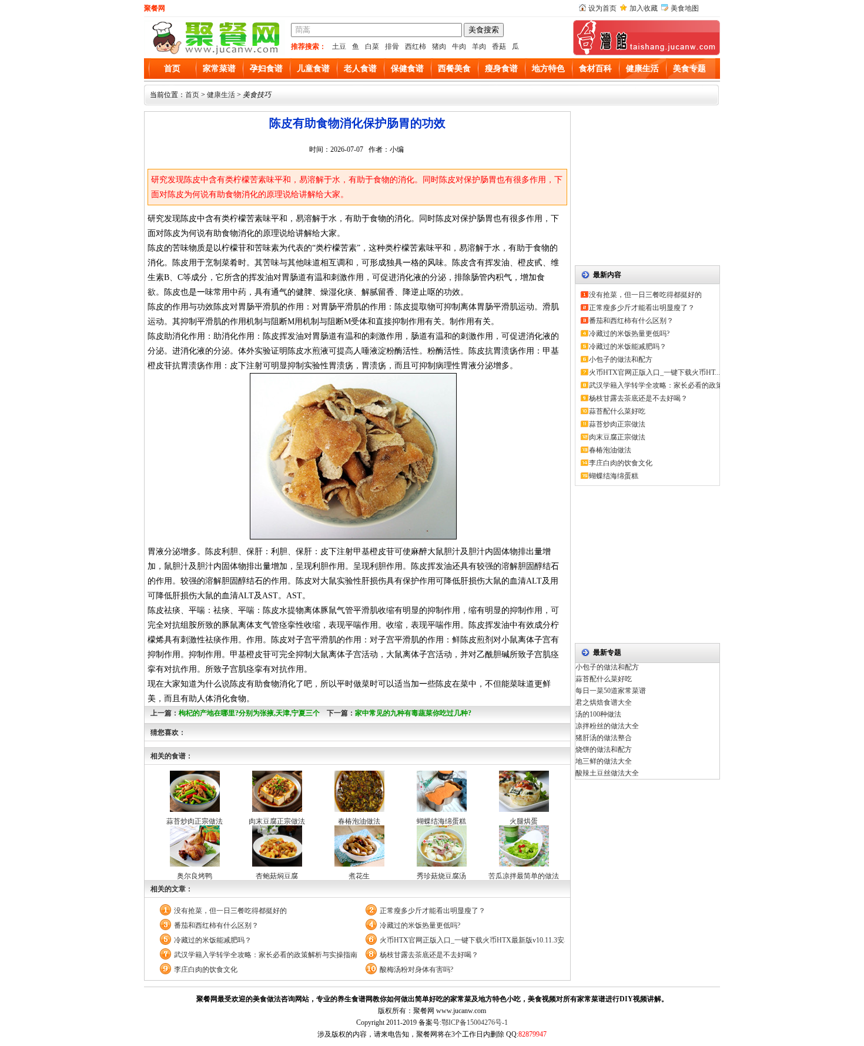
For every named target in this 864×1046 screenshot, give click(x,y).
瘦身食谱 (501, 68)
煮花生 (359, 876)
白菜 (372, 46)
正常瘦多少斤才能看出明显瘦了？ (432, 911)
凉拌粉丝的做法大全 (607, 726)
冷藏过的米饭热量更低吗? (420, 925)
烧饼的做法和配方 (603, 749)
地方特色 (548, 68)
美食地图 (685, 8)
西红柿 (415, 46)
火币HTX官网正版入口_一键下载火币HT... (654, 372)
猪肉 (439, 46)
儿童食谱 (313, 68)
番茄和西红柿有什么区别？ (216, 925)
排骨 (392, 46)
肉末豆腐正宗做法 (277, 821)
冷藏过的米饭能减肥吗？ (213, 940)
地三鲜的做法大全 (603, 761)
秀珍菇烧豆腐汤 (441, 876)
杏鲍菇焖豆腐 (277, 876)
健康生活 (642, 68)
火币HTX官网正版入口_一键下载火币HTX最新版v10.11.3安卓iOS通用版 (472, 940)
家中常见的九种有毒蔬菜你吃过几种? (413, 713)
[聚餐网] (214, 53)
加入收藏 (643, 8)
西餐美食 (454, 68)
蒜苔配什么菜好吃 (617, 411)
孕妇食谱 (266, 68)
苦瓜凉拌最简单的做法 (523, 876)
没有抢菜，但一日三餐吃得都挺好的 (230, 911)
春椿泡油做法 (359, 821)
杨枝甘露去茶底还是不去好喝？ (429, 955)
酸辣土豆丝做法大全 (607, 773)
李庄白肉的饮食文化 (205, 969)
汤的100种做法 (598, 714)
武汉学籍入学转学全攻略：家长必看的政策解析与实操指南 (265, 955)
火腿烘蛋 (524, 821)
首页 (172, 68)
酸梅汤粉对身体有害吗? (416, 969)
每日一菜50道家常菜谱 (610, 691)
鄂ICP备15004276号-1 (474, 1022)
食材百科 (595, 68)
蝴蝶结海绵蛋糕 (441, 821)
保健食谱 (407, 68)
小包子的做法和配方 (620, 359)
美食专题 (689, 68)
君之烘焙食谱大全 (603, 702)
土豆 (339, 46)
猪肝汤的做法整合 (603, 738)
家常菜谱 (219, 68)
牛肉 (459, 46)
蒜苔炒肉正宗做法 (194, 821)
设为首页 (602, 8)
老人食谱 (360, 68)
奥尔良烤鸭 (194, 876)
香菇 (499, 46)
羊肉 (479, 46)
